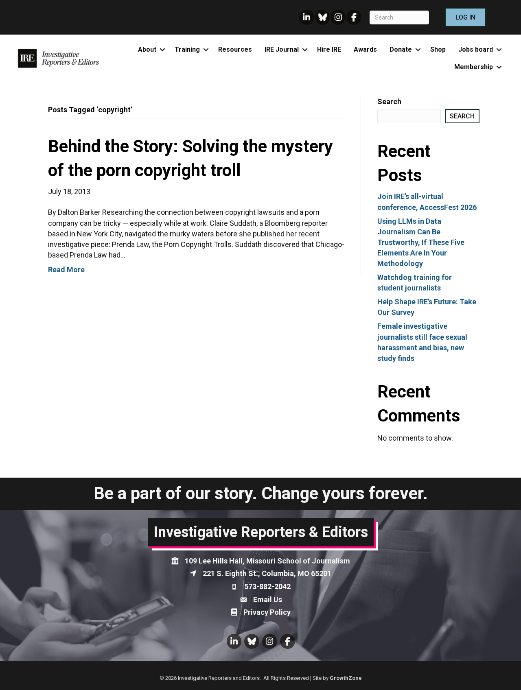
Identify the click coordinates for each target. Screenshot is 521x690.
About (147, 49)
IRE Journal (282, 49)
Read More (66, 269)
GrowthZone (346, 678)
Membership (473, 67)
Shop (438, 49)
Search (389, 101)
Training (187, 49)
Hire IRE (329, 49)
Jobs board (475, 49)
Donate (401, 49)
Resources (235, 49)
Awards (365, 49)
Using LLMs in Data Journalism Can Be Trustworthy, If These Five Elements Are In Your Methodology (420, 242)
